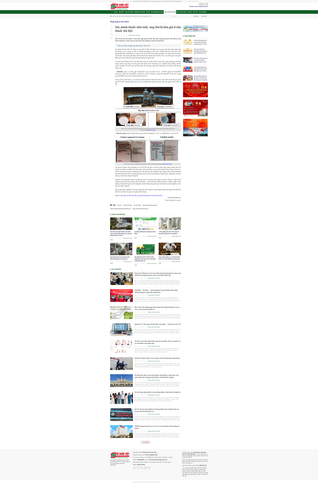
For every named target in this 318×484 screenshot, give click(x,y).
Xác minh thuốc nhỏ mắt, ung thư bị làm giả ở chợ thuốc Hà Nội (141, 195)
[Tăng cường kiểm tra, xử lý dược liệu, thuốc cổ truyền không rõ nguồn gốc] (170, 249)
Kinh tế (148, 12)
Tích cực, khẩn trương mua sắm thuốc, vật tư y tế (134, 46)
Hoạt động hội (189, 36)
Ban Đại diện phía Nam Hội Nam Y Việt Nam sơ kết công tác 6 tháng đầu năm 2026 (201, 78)
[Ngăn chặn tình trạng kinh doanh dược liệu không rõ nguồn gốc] (121, 249)
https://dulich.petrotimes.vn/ (140, 208)
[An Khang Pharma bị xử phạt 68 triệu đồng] (145, 223)
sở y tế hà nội (137, 205)
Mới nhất (196, 16)
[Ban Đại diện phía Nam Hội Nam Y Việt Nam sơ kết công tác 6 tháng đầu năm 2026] (188, 78)
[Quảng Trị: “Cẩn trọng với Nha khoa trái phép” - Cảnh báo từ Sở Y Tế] (121, 329)
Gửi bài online (202, 12)
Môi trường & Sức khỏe (157, 12)
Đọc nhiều (204, 16)
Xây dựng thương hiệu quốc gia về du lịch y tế (125, 16)
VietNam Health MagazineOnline (198, 6)
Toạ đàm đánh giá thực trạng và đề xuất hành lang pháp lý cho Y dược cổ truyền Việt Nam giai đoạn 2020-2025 (200, 42)
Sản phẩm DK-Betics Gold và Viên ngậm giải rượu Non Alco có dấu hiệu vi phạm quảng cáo (145, 258)
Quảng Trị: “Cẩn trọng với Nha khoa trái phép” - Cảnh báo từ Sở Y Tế (158, 324)
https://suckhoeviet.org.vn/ (150, 205)
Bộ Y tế (119, 205)
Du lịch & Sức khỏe (181, 12)
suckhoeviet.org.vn (151, 130)
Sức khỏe (121, 12)
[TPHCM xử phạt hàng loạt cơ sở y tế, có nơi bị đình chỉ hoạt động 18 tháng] (121, 431)
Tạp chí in (195, 12)
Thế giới (190, 12)
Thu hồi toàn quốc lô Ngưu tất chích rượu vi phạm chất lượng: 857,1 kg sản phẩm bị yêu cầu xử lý (121, 233)
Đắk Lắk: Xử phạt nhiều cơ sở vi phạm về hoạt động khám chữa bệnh (157, 358)
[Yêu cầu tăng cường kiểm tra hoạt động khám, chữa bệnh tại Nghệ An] (121, 397)
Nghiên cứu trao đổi (139, 12)
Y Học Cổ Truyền (127, 205)
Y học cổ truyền (129, 12)
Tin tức (116, 12)
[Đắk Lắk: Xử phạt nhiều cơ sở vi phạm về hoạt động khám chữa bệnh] (121, 363)
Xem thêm (145, 442)
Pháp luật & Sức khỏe (169, 12)
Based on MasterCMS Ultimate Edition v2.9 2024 (146, 482)
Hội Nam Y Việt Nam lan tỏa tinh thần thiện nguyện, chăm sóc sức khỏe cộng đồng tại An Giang (201, 60)
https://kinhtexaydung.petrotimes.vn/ (120, 208)
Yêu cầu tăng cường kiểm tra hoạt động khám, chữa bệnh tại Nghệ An (157, 392)
